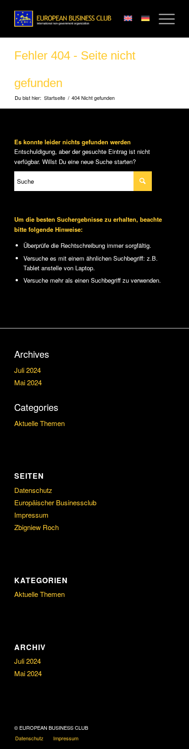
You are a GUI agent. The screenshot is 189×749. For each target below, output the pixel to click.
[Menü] (162, 18)
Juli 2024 (27, 370)
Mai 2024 (28, 382)
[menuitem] (29, 738)
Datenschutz (33, 490)
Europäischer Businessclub (55, 502)
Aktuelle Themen (39, 423)
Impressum (31, 514)
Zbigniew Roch (36, 527)
